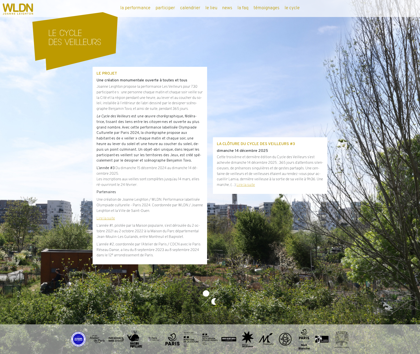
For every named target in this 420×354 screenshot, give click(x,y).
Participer (165, 8)
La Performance (135, 8)
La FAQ (242, 8)
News (227, 8)
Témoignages (267, 8)
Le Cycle (292, 8)
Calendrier (190, 8)
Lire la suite (105, 218)
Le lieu (211, 8)
